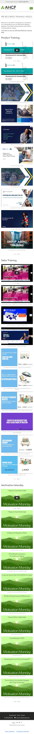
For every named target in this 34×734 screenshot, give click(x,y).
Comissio (23, 715)
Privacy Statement (10, 731)
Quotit (18, 715)
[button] (18, 61)
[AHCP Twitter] (19, 722)
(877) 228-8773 (24, 2)
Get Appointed (12, 715)
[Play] (17, 50)
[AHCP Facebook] (21, 722)
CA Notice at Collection (22, 731)
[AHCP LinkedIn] (17, 722)
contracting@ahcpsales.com (23, 717)
